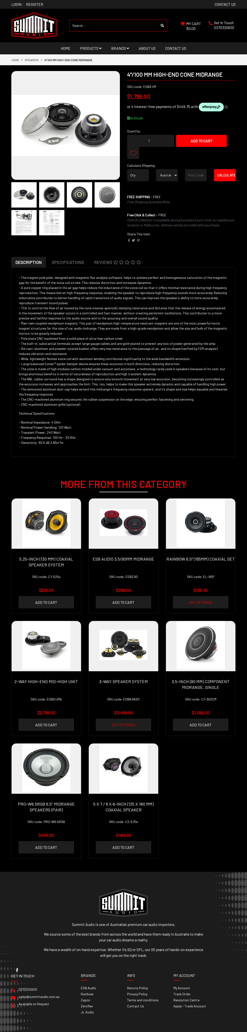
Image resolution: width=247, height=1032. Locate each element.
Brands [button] (119, 48)
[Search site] (162, 26)
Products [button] (89, 48)
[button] (133, 153)
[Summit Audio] (34, 25)
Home (65, 48)
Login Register (27, 4)
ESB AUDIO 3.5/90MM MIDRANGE (123, 559)
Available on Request (34, 1004)
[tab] (28, 262)
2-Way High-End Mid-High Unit (46, 681)
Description (28, 262)
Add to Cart (202, 140)
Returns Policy (137, 988)
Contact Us (175, 48)
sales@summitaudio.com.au (39, 997)
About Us (147, 48)
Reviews (103, 262)
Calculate (226, 175)
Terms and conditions (142, 1000)
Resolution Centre (186, 1000)
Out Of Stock (200, 602)
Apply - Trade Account (189, 1006)
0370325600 (224, 27)
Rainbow (87, 994)
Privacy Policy (137, 994)
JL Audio (87, 1012)
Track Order (182, 994)
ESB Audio (88, 988)
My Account (181, 988)
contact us (225, 4)
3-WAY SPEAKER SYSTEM (123, 681)
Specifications (68, 262)
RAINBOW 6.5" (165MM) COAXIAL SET (200, 559)
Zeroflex (87, 1006)
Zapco (85, 1000)
